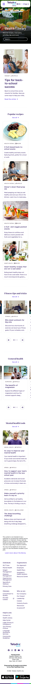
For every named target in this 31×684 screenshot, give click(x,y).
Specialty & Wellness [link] (6, 583)
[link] (9, 650)
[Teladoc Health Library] (11, 4)
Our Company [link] (21, 594)
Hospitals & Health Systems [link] (22, 573)
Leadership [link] (20, 598)
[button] (3, 4)
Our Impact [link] (21, 596)
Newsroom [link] (20, 605)
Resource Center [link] (22, 576)
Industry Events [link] (22, 603)
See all (14, 117)
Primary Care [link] (7, 586)
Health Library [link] (7, 618)
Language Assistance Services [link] (6, 632)
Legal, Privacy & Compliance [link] (8, 623)
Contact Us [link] (6, 615)
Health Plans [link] (21, 570)
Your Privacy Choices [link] (7, 627)
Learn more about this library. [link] (15, 553)
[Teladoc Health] (15, 645)
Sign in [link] (26, 4)
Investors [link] (20, 608)
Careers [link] (19, 601)
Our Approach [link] (21, 565)
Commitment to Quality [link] (8, 594)
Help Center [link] (7, 620)
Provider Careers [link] (5, 598)
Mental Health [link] (7, 568)
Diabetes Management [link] (7, 575)
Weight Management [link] (7, 571)
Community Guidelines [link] (7, 637)
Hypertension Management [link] (7, 579)
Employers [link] (20, 568)
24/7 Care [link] (6, 565)
